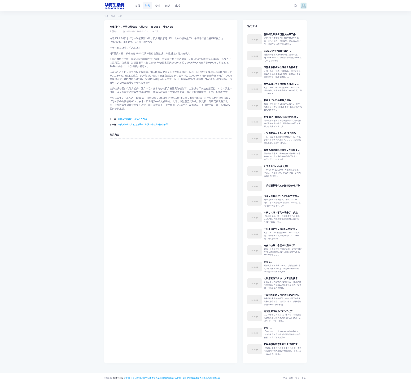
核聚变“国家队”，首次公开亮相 (132, 119)
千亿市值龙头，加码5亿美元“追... (280, 228)
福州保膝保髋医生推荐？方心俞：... (282, 149)
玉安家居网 (190, 378)
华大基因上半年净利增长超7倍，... (281, 83)
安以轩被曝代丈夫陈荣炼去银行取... (284, 185)
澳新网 (217, 378)
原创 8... (268, 261)
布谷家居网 (169, 378)
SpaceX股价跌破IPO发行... (278, 51)
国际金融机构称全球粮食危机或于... (282, 67)
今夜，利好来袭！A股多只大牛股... (281, 195)
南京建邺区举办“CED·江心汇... (279, 311)
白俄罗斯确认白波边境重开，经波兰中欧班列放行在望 (143, 124)
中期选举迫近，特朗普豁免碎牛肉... (282, 294)
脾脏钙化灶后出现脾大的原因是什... (282, 34)
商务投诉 (153, 378)
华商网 (160, 378)
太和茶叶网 (179, 378)
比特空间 (145, 378)
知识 (297, 378)
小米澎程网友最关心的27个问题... (281, 133)
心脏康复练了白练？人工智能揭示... (282, 278)
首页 (106, 16)
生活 (304, 378)
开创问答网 (135, 378)
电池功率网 (208, 378)
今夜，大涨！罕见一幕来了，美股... (282, 212)
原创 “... (268, 327)
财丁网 (126, 378)
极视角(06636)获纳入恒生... (278, 100)
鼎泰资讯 (199, 378)
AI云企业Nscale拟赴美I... (277, 166)
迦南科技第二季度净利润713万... (280, 245)
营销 (291, 378)
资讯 (113, 16)
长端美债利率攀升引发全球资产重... (282, 344)
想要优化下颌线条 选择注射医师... (281, 116)
